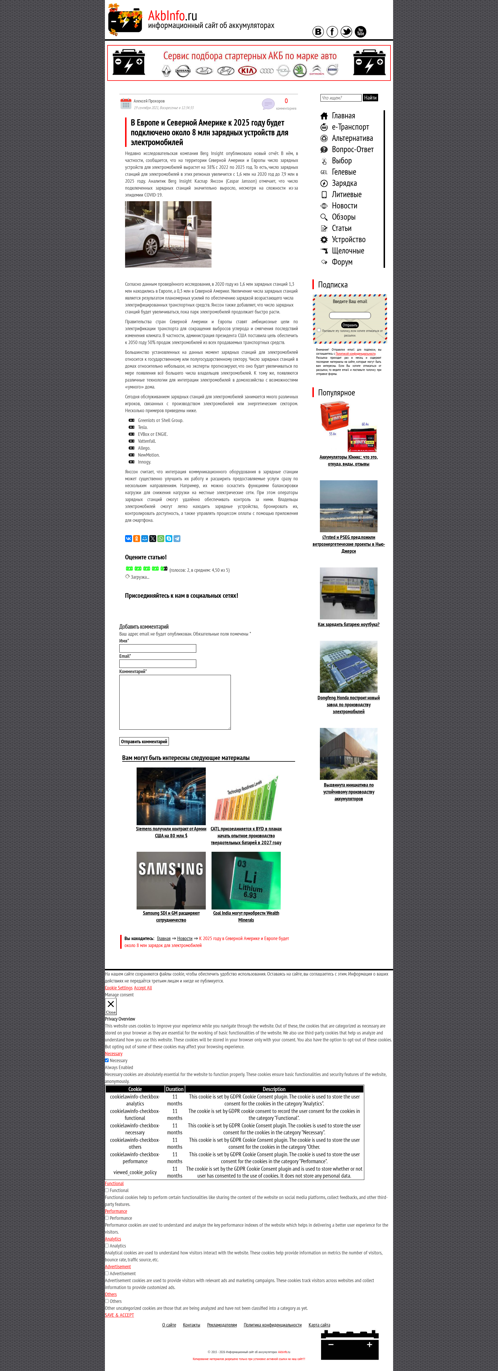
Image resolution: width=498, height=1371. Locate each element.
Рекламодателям (222, 1324)
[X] (152, 538)
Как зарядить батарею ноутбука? (349, 624)
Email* (125, 656)
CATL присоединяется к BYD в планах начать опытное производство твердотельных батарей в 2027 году (246, 835)
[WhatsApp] (160, 538)
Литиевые (347, 193)
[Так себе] (146, 568)
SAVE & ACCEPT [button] (119, 1315)
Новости (344, 205)
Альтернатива (352, 137)
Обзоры (344, 216)
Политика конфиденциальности (273, 1324)
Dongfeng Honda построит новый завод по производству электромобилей (349, 704)
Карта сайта (319, 1324)
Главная (343, 115)
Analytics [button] (113, 1238)
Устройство (349, 238)
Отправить (350, 325)
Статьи (342, 227)
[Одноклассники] (136, 538)
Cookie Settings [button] (119, 987)
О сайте (169, 1324)
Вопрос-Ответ (353, 148)
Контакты (191, 1324)
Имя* (124, 640)
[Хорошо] (155, 568)
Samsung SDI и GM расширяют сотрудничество (171, 916)
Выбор (342, 160)
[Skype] (168, 538)
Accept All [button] (143, 987)
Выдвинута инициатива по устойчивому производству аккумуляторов (348, 791)
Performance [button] (116, 1211)
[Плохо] (138, 568)
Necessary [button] (113, 1053)
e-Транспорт (350, 126)
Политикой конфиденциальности (356, 353)
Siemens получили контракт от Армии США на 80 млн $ (171, 832)
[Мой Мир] (144, 538)
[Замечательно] (164, 568)
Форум (342, 261)
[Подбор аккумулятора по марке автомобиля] (249, 63)
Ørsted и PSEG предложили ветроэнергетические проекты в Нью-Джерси (349, 544)
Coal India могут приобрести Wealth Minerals (246, 916)
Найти (370, 97)
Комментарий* (133, 671)
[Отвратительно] (129, 568)
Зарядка (344, 182)
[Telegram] (176, 538)
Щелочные (348, 250)
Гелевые (344, 171)
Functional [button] (114, 1183)
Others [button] (111, 1294)
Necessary (118, 1060)
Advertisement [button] (118, 1266)
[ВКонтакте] (128, 538)
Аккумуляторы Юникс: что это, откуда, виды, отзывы (349, 460)
